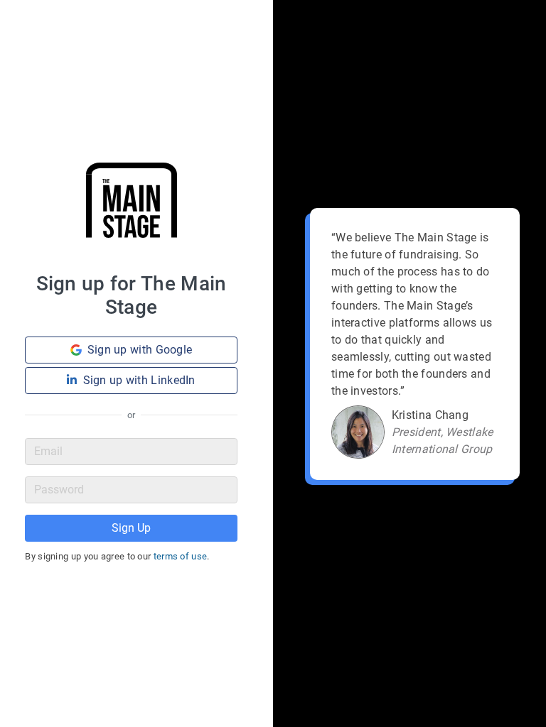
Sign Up (131, 528)
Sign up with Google (140, 349)
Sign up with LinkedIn (139, 380)
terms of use (181, 556)
